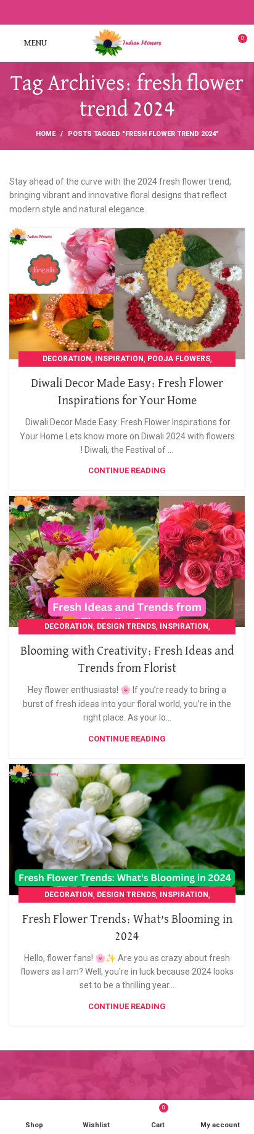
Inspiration (119, 358)
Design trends (126, 626)
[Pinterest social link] (148, 12)
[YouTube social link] (134, 12)
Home (45, 134)
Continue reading (127, 470)
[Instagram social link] (120, 12)
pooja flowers (178, 358)
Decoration (67, 358)
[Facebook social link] (106, 12)
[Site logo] (127, 42)
